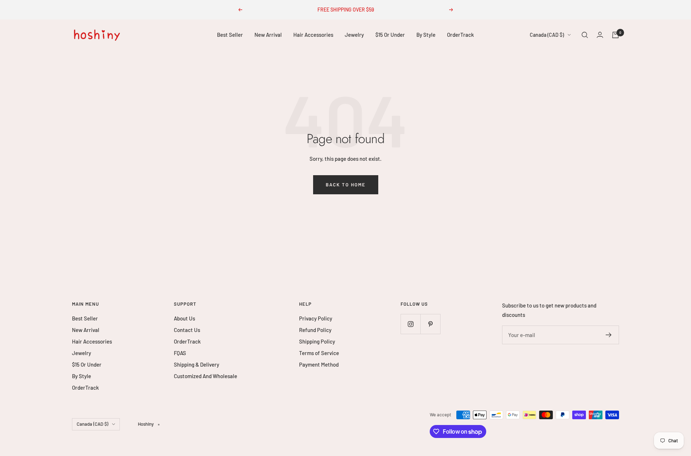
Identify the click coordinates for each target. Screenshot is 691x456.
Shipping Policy (317, 341)
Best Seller (230, 34)
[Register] (609, 334)
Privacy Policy (315, 318)
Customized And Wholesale (205, 376)
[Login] (600, 35)
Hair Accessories (313, 34)
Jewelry (354, 34)
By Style (425, 34)
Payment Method (319, 364)
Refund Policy (315, 330)
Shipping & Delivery (196, 364)
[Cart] (615, 35)
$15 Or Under (390, 34)
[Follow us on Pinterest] (430, 324)
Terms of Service (319, 353)
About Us (184, 318)
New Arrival (268, 34)
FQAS (180, 353)
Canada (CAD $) (547, 35)
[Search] (585, 35)
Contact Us (187, 330)
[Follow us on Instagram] (410, 324)
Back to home (346, 184)
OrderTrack (460, 34)
